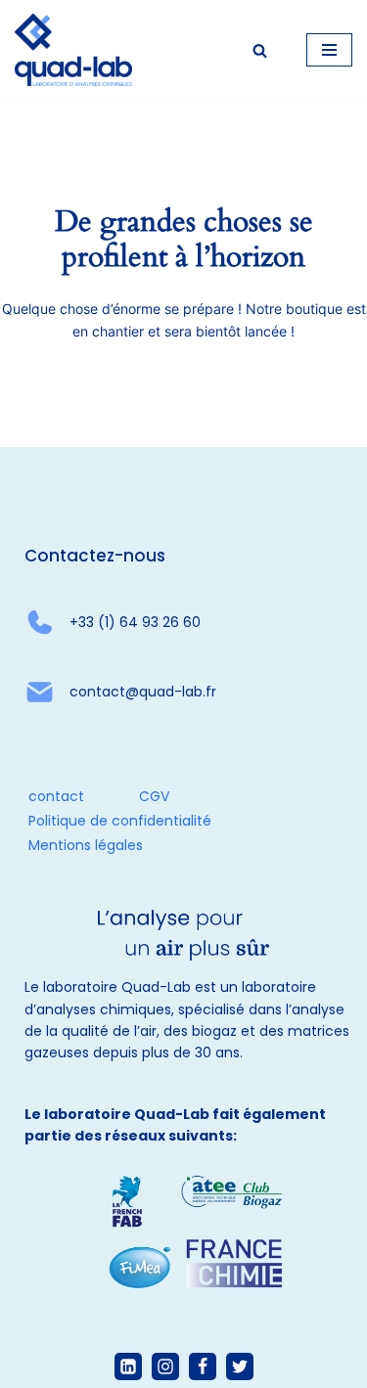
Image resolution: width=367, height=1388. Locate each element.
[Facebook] (202, 1366)
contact (56, 796)
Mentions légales (85, 845)
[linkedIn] (128, 1366)
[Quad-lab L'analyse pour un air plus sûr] (73, 50)
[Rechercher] (259, 50)
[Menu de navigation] (329, 50)
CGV (154, 796)
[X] (239, 1366)
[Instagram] (165, 1366)
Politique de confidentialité (119, 820)
